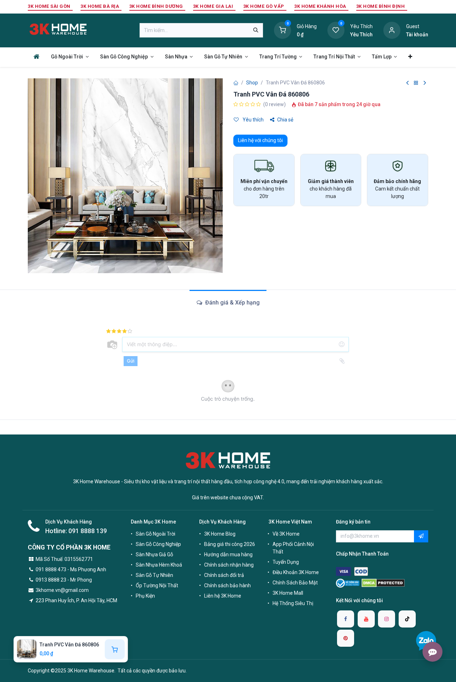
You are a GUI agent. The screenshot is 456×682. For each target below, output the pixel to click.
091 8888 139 (87, 531)
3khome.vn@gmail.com (62, 590)
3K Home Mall (288, 593)
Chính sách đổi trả (224, 575)
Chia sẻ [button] (285, 120)
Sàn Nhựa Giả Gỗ (154, 554)
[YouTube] (366, 619)
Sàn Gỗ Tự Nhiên (154, 575)
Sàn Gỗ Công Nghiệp (158, 544)
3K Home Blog (219, 534)
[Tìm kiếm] (256, 30)
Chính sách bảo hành (227, 585)
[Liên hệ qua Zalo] (426, 641)
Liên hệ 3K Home (222, 596)
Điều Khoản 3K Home (296, 572)
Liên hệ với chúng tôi (260, 140)
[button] (421, 536)
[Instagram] (386, 619)
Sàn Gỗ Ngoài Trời (155, 534)
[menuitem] (36, 56)
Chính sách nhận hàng (229, 565)
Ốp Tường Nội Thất (157, 585)
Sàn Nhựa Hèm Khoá (159, 565)
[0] (282, 30)
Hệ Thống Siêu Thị (293, 603)
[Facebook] (345, 619)
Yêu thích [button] (253, 120)
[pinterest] (345, 638)
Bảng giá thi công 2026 (229, 544)
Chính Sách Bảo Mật (295, 582)
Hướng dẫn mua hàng (228, 554)
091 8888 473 (51, 569)
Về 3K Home (286, 534)
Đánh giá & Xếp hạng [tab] (232, 302)
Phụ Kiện (145, 596)
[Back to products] (416, 83)
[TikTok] (407, 619)
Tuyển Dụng (286, 562)
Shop (252, 82)
